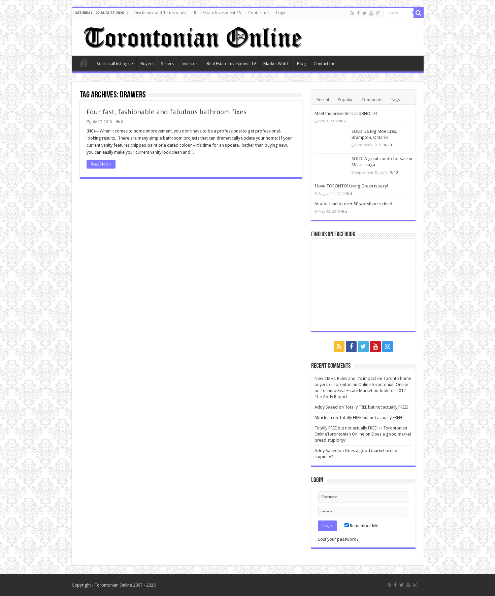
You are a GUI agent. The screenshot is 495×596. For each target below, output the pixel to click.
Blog (301, 63)
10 (390, 145)
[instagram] (378, 13)
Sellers (167, 63)
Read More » (101, 164)
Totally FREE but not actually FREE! (376, 407)
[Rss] (352, 13)
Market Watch (276, 63)
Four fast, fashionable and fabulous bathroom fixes (166, 112)
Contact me (324, 63)
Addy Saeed (326, 407)
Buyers (147, 63)
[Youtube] (371, 13)
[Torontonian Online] (192, 36)
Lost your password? (338, 539)
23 (345, 121)
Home (84, 63)
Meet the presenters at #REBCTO (346, 113)
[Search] (419, 13)
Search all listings (113, 63)
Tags (395, 99)
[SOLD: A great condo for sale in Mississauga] (331, 167)
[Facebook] (358, 13)
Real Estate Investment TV (217, 12)
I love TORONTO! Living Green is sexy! (351, 185)
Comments (371, 99)
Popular (345, 99)
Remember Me (363, 525)
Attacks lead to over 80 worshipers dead (353, 203)
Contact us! (258, 12)
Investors (190, 63)
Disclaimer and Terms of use (160, 12)
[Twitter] (364, 13)
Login (281, 12)
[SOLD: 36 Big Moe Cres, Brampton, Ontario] (331, 139)
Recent (323, 99)
